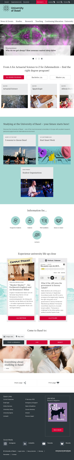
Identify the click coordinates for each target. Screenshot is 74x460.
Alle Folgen (53, 318)
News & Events (7, 21)
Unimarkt (5, 416)
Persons (65, 2)
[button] (20, 382)
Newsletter (6, 454)
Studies (19, 21)
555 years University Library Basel (34, 48)
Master (60, 77)
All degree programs (13, 77)
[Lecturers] (37, 234)
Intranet (27, 413)
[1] (33, 58)
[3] (39, 58)
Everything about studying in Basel (14, 363)
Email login (6, 402)
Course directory (30, 409)
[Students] (30, 219)
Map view (20, 336)
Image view (9, 336)
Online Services (7, 406)
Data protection (31, 451)
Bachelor (37, 77)
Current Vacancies (8, 399)
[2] (36, 58)
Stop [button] (41, 58)
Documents (26, 2)
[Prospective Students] (15, 219)
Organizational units (16, 2)
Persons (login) (29, 416)
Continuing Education (54, 21)
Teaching (39, 21)
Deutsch (7, 2)
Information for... (41, 2)
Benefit (60, 342)
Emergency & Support (31, 402)
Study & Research (14, 342)
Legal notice (21, 451)
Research (29, 21)
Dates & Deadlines (30, 406)
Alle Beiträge (21, 318)
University (69, 21)
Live (37, 342)
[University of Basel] (13, 8)
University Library (8, 409)
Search (58, 2)
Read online (57, 430)
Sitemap (41, 451)
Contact (14, 454)
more (7, 368)
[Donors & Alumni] (58, 219)
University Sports (8, 413)
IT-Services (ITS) (30, 399)
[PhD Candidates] (44, 219)
